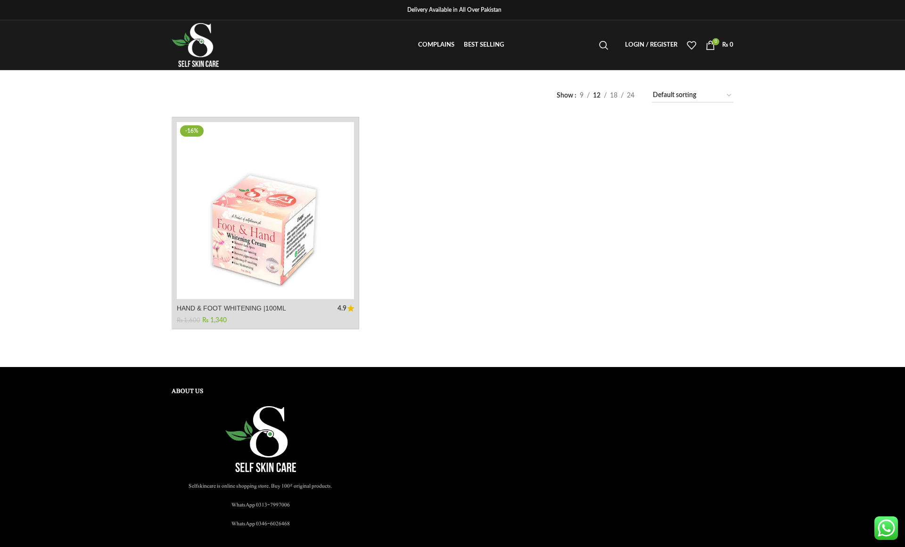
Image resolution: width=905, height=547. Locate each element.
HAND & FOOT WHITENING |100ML (231, 308)
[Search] (603, 45)
